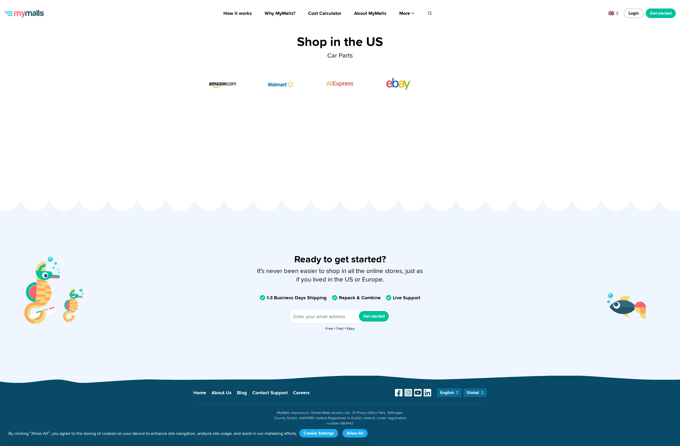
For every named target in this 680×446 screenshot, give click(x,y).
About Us (221, 392)
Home (199, 392)
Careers (301, 392)
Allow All (355, 433)
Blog (242, 392)
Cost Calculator (324, 13)
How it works (237, 13)
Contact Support (270, 392)
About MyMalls (370, 13)
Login (633, 13)
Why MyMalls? (280, 13)
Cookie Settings (319, 433)
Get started (661, 13)
